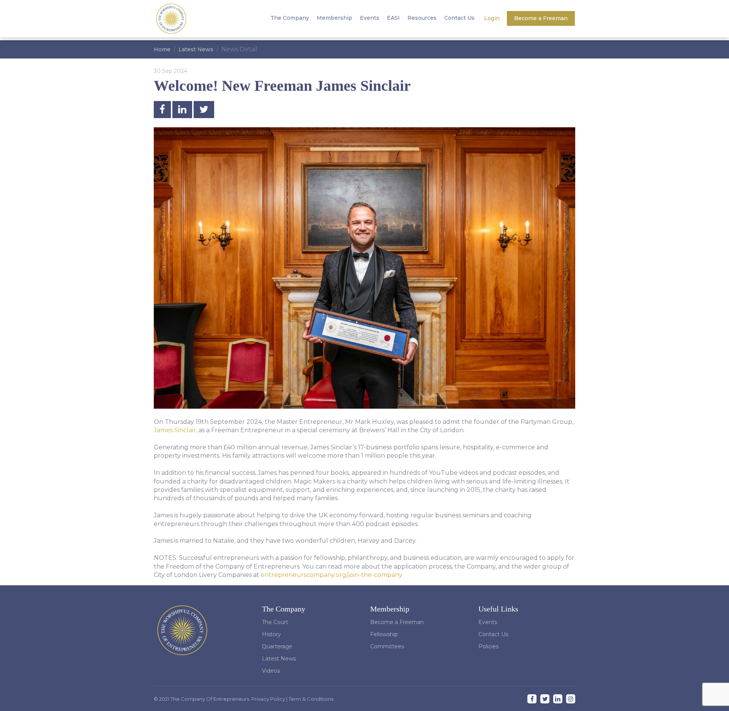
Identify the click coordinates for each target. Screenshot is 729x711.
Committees (387, 646)
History (271, 634)
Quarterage (277, 646)
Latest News (195, 49)
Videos (271, 670)
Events (369, 17)
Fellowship (384, 634)
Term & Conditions (311, 699)
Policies (488, 646)
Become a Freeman (541, 18)
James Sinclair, (176, 430)
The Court (275, 622)
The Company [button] (289, 17)
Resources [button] (422, 17)
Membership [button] (334, 17)
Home (162, 49)
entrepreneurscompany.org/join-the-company (331, 574)
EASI (393, 17)
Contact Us (459, 17)
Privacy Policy (268, 699)
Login (492, 18)
